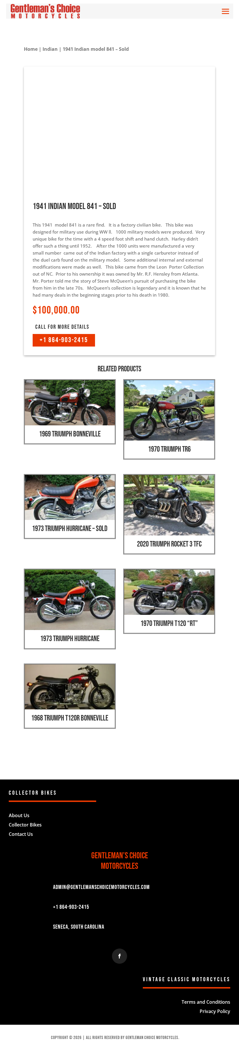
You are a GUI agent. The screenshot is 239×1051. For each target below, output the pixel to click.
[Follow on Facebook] (119, 956)
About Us (19, 815)
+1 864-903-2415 (64, 340)
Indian (50, 49)
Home (31, 49)
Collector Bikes (25, 825)
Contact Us (21, 834)
